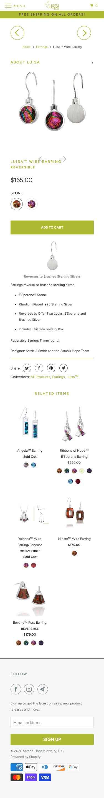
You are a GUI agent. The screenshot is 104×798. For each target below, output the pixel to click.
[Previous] (19, 33)
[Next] (85, 33)
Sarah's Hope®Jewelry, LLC (43, 751)
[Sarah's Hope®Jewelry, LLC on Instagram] (30, 689)
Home (26, 47)
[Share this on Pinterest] (50, 368)
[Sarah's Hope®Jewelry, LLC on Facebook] (17, 689)
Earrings (41, 47)
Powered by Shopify (25, 757)
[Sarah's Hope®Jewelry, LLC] (52, 5)
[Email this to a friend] (63, 368)
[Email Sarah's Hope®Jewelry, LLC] (43, 689)
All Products (40, 377)
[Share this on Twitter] (26, 368)
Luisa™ (72, 377)
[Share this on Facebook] (38, 368)
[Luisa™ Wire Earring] (52, 110)
